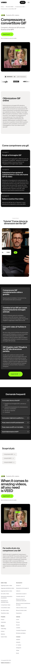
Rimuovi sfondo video (21, 610)
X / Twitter (18, 645)
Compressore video (20, 6)
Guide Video (4, 636)
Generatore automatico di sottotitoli (6, 597)
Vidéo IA (18, 591)
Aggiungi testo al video (6, 591)
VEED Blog (3, 628)
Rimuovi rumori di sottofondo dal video (23, 604)
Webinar (3, 634)
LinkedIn (18, 642)
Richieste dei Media (21, 633)
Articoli (2, 631)
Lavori (17, 619)
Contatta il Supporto (21, 630)
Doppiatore (19, 613)
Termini (18, 625)
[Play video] (15, 252)
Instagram (18, 647)
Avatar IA (18, 585)
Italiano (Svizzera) (5, 662)
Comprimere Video (5, 605)
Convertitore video (5, 607)
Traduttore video (5, 613)
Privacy (18, 622)
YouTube (18, 639)
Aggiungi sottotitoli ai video (7, 588)
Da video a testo (5, 610)
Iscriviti (22, 2)
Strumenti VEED (9, 6)
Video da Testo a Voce (21, 607)
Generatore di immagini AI (22, 588)
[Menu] (28, 2)
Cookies (18, 627)
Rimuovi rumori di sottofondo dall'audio (21, 599)
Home (2, 6)
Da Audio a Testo (5, 593)
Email (17, 653)
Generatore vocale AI (21, 593)
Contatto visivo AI (20, 596)
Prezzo (2, 619)
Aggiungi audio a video (6, 585)
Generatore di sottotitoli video (4, 601)
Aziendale (3, 622)
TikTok (17, 650)
